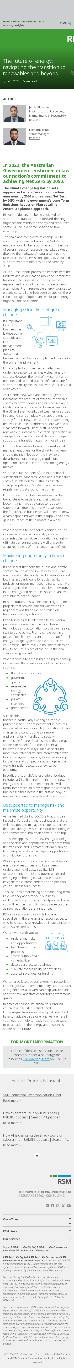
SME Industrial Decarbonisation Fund (32, 1095)
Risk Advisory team (36, 1059)
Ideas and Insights (25, 21)
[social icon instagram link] (58, 1206)
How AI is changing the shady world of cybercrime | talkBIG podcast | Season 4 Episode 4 (34, 1137)
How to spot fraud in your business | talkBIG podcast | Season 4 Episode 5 (32, 1115)
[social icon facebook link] (52, 1206)
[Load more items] (37, 1155)
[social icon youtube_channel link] (68, 1206)
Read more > (12, 1100)
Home (7, 21)
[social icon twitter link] (63, 1206)
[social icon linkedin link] (47, 1206)
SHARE (63, 23)
